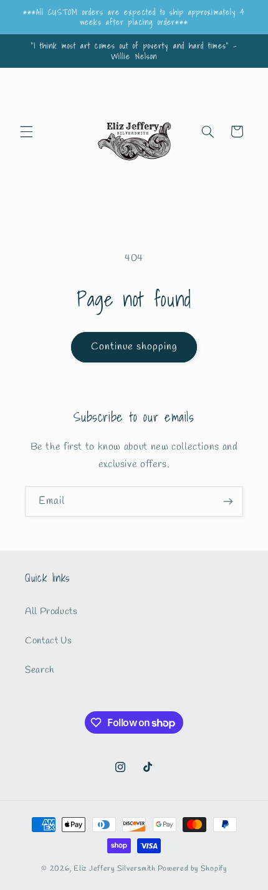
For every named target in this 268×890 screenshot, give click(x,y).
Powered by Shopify (192, 869)
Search (39, 670)
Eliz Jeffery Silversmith (115, 869)
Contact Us (48, 641)
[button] (26, 131)
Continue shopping (134, 346)
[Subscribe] (228, 501)
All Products (51, 611)
